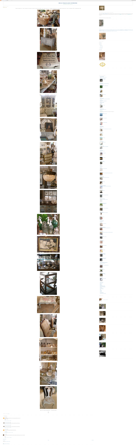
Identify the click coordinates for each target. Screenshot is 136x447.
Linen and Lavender (102, 161)
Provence (124, 30)
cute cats (117, 29)
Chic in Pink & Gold (104, 223)
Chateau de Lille (101, 231)
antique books (100, 29)
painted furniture (113, 30)
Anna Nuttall (6, 431)
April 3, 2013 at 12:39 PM (8, 437)
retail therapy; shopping (129, 30)
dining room (119, 29)
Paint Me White (101, 172)
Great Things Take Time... (105, 113)
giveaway (132, 29)
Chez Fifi (101, 291)
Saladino (132, 30)
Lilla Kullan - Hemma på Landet (103, 203)
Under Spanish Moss (102, 76)
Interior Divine (101, 264)
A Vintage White (101, 240)
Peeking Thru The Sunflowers (103, 78)
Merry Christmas (104, 258)
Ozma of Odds (101, 194)
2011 (100, 49)
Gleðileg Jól (104, 190)
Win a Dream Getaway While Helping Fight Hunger (104, 83)
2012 (100, 44)
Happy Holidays (104, 254)
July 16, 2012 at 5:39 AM (8, 427)
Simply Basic (104, 181)
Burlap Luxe (101, 128)
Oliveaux (101, 216)
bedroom (109, 29)
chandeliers (111, 29)
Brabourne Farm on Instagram (105, 212)
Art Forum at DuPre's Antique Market (103, 262)
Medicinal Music (104, 157)
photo (116, 30)
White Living (101, 117)
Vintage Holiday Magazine (105, 122)
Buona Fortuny (101, 166)
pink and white (118, 30)
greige (100, 289)
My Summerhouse (101, 292)
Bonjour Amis (5, 7)
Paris (115, 30)
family (124, 29)
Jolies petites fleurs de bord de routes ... (103, 109)
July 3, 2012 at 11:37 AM (8, 420)
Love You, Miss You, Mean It (105, 199)
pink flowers (121, 30)
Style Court (101, 152)
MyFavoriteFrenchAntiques (7, 425)
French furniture (129, 29)
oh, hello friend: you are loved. (103, 293)
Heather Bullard (101, 126)
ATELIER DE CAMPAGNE (102, 253)
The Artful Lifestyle (102, 220)
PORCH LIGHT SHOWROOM (105, 146)
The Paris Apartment (102, 102)
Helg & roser (104, 269)
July (100, 45)
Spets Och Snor (101, 277)
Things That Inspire (102, 176)
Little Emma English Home (102, 286)
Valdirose (101, 104)
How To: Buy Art (101, 221)
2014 (100, 42)
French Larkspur (101, 132)
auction (105, 29)
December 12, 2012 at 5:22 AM (9, 432)
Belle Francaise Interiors (68, 3)
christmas (113, 29)
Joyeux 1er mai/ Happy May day (105, 85)
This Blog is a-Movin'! (104, 236)
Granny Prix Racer (104, 94)
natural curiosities (109, 30)
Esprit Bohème (101, 150)
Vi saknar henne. (104, 203)
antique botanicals (103, 29)
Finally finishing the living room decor (106, 177)
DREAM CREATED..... (105, 245)
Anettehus (101, 290)
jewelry (104, 30)
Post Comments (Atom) (8, 441)
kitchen (106, 30)
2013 (100, 43)
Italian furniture (102, 30)
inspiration (100, 30)
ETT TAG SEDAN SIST (105, 168)
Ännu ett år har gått (104, 278)
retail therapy (126, 30)
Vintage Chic (101, 207)
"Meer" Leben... (104, 137)
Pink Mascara (101, 249)
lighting (107, 30)
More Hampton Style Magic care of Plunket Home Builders (108, 232)
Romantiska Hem (101, 141)
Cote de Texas (101, 100)
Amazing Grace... (104, 79)
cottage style (115, 29)
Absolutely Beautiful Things (102, 227)
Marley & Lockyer (102, 98)
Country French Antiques (102, 273)
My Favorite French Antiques (103, 185)
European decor (121, 29)
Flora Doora (101, 89)
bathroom (107, 29)
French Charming (101, 288)
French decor (126, 29)
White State (101, 287)
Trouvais (101, 165)
